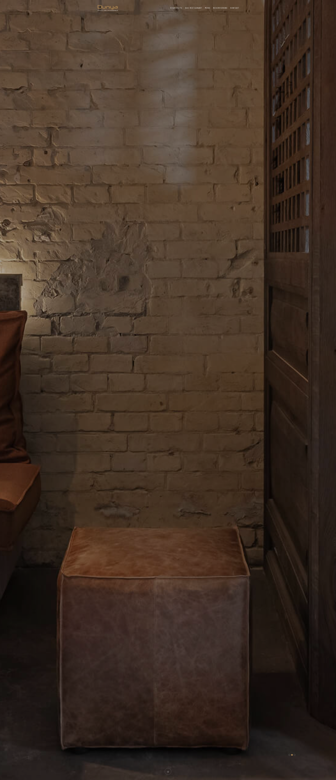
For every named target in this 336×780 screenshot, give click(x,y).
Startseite (176, 8)
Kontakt (234, 8)
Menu (207, 8)
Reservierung (220, 8)
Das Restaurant (193, 8)
